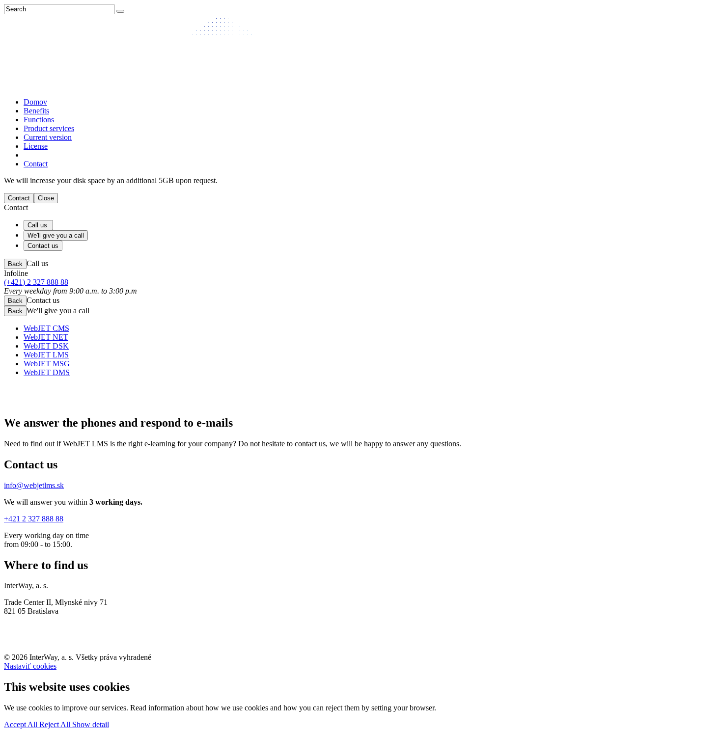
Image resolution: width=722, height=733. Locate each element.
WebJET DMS (47, 372)
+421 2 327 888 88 (33, 519)
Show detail (90, 724)
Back (15, 264)
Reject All (55, 724)
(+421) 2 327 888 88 (36, 282)
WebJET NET (46, 337)
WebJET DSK (46, 346)
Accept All (21, 724)
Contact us (43, 245)
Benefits (36, 111)
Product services (49, 128)
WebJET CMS (46, 328)
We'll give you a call (56, 235)
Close (46, 198)
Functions (39, 119)
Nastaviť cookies (30, 666)
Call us (38, 225)
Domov (35, 102)
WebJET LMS (46, 355)
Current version (48, 137)
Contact (36, 164)
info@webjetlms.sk (34, 485)
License (36, 146)
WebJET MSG (47, 363)
